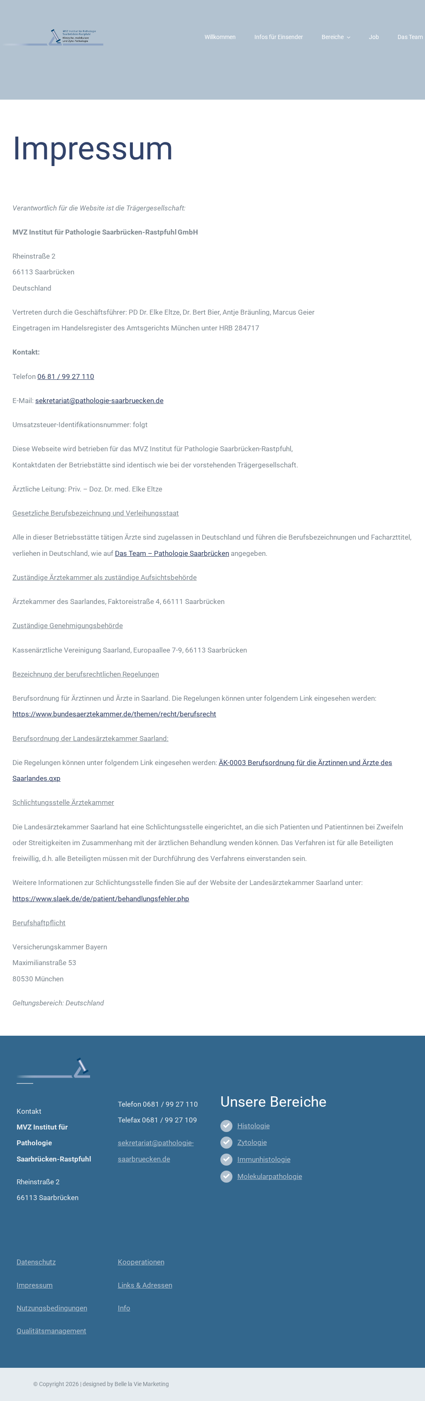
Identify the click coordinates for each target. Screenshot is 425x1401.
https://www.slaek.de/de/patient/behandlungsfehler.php (100, 899)
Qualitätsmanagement (51, 1331)
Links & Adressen (145, 1285)
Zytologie (252, 1142)
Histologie (253, 1126)
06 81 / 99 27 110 (65, 376)
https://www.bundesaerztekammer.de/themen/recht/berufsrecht (114, 714)
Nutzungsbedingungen (52, 1308)
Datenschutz (36, 1262)
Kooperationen (141, 1262)
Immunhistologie (264, 1159)
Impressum (35, 1285)
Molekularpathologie (269, 1176)
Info (124, 1308)
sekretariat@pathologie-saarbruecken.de (99, 400)
